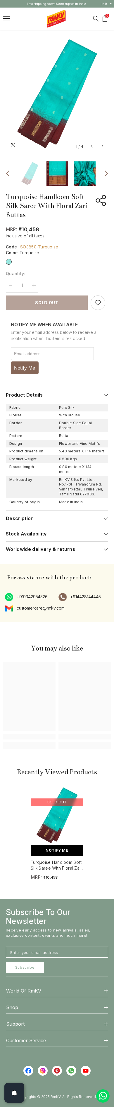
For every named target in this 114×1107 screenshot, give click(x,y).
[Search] (95, 18)
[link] (29, 736)
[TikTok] (71, 1071)
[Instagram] (43, 1071)
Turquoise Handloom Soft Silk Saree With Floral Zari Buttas (56, 865)
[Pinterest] (57, 1071)
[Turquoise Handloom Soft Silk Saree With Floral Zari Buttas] (57, 816)
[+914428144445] (62, 597)
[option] (57, 4)
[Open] (14, 1093)
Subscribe (24, 967)
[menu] (6, 18)
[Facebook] (28, 1071)
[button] (92, 146)
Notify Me (24, 368)
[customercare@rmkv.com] (9, 608)
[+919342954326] (9, 597)
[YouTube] (86, 1071)
